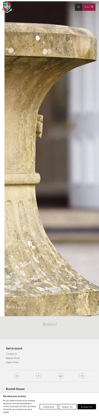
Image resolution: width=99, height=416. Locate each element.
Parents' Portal (12, 358)
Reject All (67, 406)
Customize (48, 406)
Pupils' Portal (12, 362)
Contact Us (11, 354)
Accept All (86, 406)
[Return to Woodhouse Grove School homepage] (7, 7)
